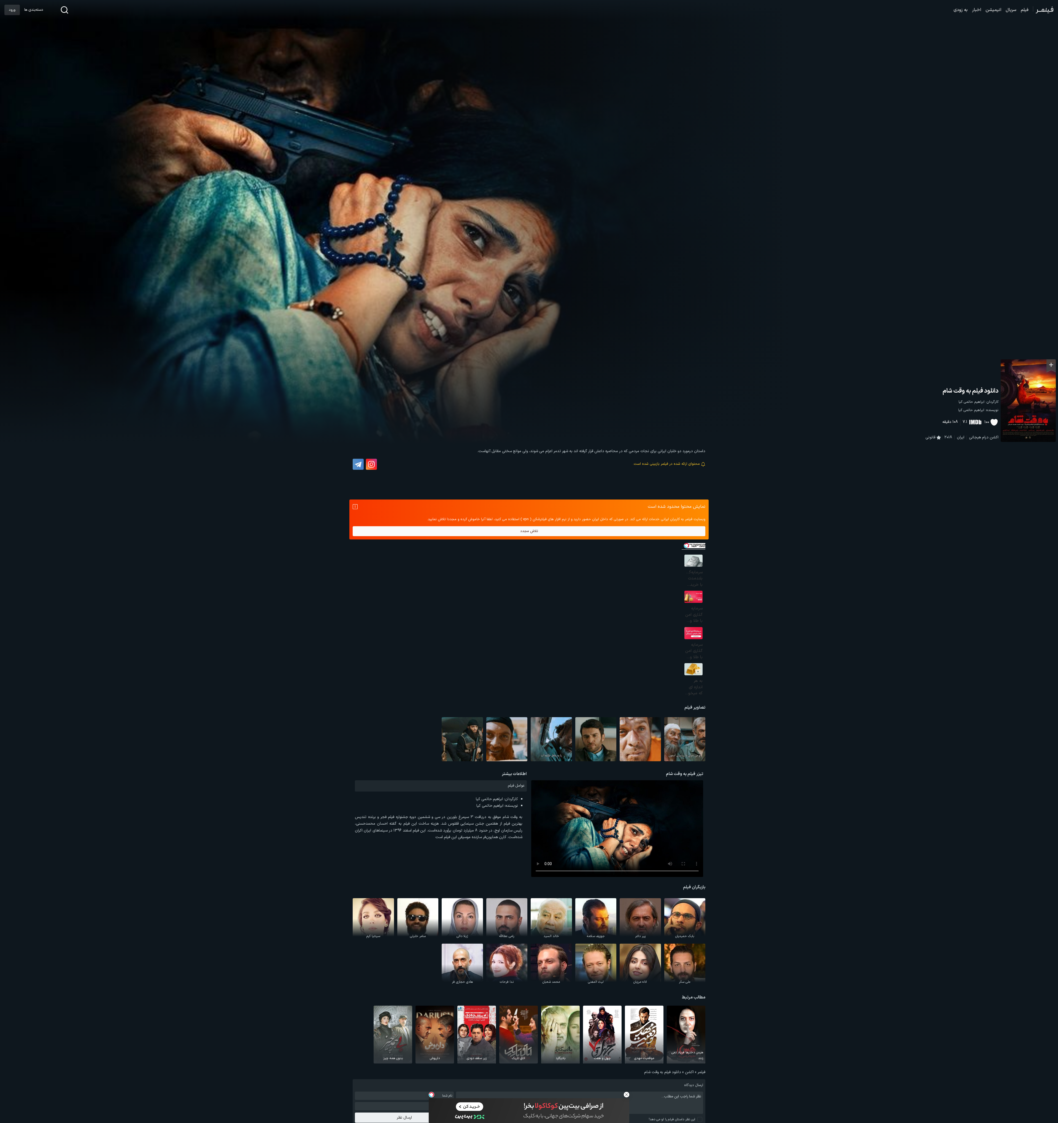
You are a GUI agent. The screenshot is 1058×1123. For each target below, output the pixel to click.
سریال (1011, 10)
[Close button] (626, 1094)
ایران (960, 437)
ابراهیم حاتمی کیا (971, 402)
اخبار (976, 10)
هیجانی (975, 437)
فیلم (1025, 10)
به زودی (961, 10)
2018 (948, 437)
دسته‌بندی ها (33, 10)
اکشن (994, 437)
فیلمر (701, 1072)
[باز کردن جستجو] (64, 10)
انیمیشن (993, 10)
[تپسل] (431, 1094)
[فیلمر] (1043, 10)
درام (985, 437)
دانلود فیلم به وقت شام (970, 391)
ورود (12, 10)
